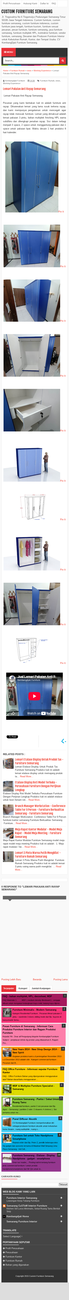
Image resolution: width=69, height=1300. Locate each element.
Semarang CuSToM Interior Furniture (27, 1205)
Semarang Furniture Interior (22, 1221)
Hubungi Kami (30, 3)
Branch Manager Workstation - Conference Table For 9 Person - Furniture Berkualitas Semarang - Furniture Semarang (40, 809)
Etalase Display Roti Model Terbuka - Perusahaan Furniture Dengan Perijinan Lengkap (38, 786)
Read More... (26, 776)
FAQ (54, 3)
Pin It (61, 211)
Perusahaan (11, 1252)
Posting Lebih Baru (11, 979)
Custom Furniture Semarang (26, 11)
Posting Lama (60, 979)
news (58, 81)
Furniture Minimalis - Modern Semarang (34, 1009)
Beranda (37, 979)
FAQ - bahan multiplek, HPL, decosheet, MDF (27, 996)
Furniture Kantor (13, 1256)
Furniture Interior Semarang (22, 1198)
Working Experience (11, 83)
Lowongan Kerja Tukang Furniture (23, 1201)
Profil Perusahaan (11, 3)
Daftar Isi (44, 3)
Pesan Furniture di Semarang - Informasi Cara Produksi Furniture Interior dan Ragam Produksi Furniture (29, 1029)
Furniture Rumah (47, 81)
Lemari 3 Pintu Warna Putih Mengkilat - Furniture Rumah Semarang (38, 854)
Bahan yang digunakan (17, 1264)
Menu (9, 52)
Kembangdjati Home (18, 1216)
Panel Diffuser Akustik (25, 1119)
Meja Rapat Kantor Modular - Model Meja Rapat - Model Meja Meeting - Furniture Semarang (38, 833)
